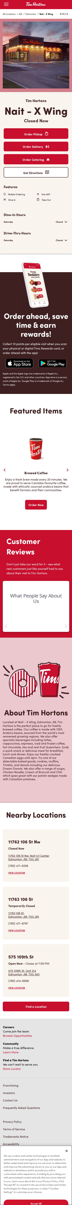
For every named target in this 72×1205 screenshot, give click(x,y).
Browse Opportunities (17, 1036)
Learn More (11, 1052)
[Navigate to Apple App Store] (19, 364)
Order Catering (34, 159)
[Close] (67, 1151)
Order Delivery (33, 146)
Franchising (10, 1085)
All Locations (9, 13)
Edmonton (30, 13)
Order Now (36, 505)
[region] (36, 1175)
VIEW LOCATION (16, 872)
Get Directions (33, 173)
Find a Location (36, 1006)
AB (20, 13)
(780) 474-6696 (18, 981)
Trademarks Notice (15, 1136)
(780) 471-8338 (18, 866)
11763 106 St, (23, 914)
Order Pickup (33, 134)
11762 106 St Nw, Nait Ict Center (28, 857)
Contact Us (10, 1100)
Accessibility (11, 1144)
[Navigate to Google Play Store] (52, 364)
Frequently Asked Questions (21, 1108)
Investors (9, 1093)
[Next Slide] (67, 470)
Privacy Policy (12, 1122)
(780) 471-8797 (18, 923)
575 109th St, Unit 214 (24, 972)
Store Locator (12, 1069)
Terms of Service (14, 1129)
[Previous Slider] (4, 470)
